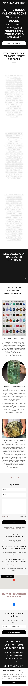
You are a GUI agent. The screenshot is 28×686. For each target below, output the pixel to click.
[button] (2, 516)
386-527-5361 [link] (10, 666)
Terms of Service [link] (16, 528)
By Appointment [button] (15, 565)
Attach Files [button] (6, 516)
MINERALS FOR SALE (14, 632)
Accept (14, 682)
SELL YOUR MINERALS (14, 43)
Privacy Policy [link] (8, 528)
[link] (14, 3)
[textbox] (14, 489)
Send (14, 522)
